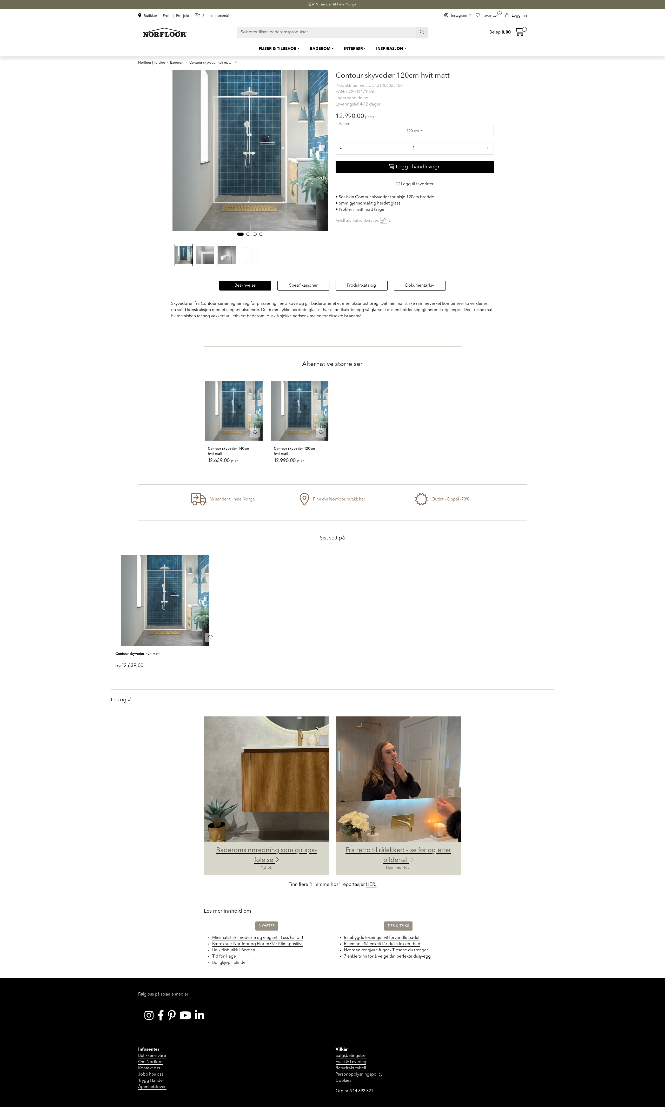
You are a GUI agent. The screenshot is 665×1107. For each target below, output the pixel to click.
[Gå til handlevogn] (519, 34)
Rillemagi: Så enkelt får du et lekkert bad (382, 944)
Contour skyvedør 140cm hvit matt (228, 451)
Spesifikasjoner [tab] (303, 286)
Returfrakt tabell (351, 1068)
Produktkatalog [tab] (361, 286)
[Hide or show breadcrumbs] (235, 63)
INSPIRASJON (389, 49)
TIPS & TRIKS (398, 926)
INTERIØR (353, 49)
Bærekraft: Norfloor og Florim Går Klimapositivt (257, 944)
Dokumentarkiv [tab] (419, 286)
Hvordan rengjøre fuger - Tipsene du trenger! (386, 950)
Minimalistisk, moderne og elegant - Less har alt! (257, 938)
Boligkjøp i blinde (228, 963)
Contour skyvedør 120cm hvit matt (294, 451)
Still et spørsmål (215, 16)
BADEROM (320, 49)
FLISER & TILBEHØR (277, 49)
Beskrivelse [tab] (245, 286)
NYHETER (267, 926)
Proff (167, 16)
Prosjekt (183, 16)
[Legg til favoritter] (255, 432)
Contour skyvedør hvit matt (137, 653)
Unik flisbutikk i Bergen (233, 950)
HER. (371, 884)
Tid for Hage (224, 956)
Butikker (150, 16)
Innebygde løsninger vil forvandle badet (382, 938)
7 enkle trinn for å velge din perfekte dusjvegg (387, 956)
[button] (240, 234)
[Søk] (422, 32)
